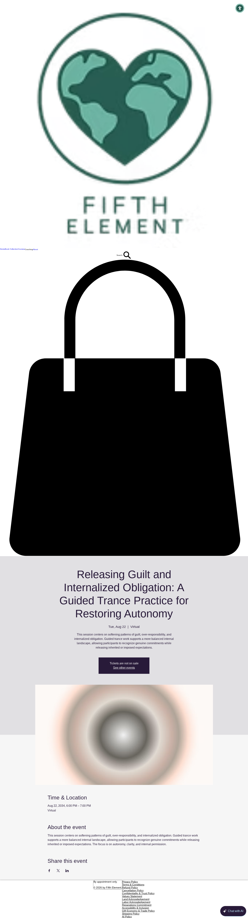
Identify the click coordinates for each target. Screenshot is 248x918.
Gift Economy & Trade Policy (138, 910)
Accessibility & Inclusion (135, 907)
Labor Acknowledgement (136, 902)
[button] (29, 249)
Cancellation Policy (133, 890)
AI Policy (127, 916)
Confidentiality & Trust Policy (138, 893)
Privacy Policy (130, 881)
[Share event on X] (58, 870)
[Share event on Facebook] (49, 870)
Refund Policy (130, 887)
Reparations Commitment (136, 904)
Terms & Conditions (133, 884)
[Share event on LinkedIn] (67, 870)
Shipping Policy (130, 913)
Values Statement (132, 896)
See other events (124, 667)
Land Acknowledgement (135, 899)
